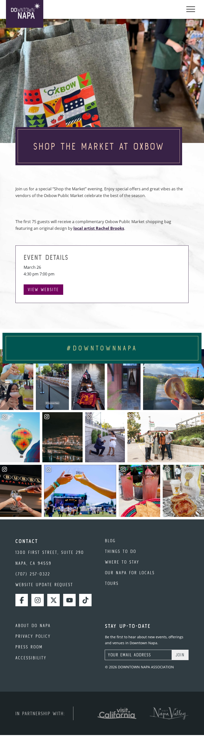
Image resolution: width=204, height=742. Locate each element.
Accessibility (31, 657)
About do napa (33, 625)
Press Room (29, 646)
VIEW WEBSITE (43, 289)
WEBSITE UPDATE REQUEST (44, 584)
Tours (112, 583)
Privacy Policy (33, 636)
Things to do (120, 551)
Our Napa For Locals (130, 572)
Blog (110, 540)
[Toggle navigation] (190, 9)
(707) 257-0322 (32, 573)
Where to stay (122, 562)
